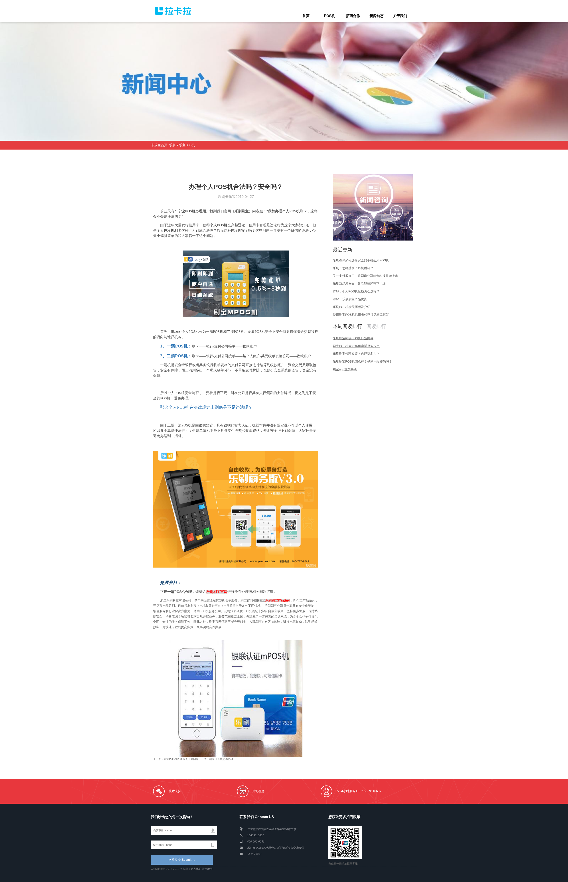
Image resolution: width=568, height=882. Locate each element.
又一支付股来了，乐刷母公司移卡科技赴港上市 (365, 276)
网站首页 (252, 847)
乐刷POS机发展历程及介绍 (351, 307)
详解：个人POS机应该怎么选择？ (356, 291)
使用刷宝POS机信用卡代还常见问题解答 (361, 314)
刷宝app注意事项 (345, 369)
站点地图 (196, 868)
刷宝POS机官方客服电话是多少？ (356, 346)
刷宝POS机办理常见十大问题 (181, 759)
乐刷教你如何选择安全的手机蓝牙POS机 (361, 260)
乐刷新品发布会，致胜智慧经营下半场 (359, 283)
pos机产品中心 (267, 847)
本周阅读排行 (347, 326)
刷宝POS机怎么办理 (221, 759)
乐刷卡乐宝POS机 (182, 145)
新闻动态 (376, 16)
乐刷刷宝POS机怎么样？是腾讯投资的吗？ (362, 361)
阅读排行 (376, 326)
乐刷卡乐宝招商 (286, 847)
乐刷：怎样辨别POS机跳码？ (353, 268)
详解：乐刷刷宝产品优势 (350, 299)
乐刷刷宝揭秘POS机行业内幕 (353, 338)
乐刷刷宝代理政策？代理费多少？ (356, 353)
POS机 (329, 16)
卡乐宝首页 (159, 145)
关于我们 (400, 16)
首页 (306, 16)
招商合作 (353, 16)
